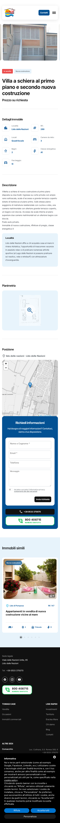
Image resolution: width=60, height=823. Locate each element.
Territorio (50, 714)
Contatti (49, 734)
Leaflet (40, 415)
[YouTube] (19, 679)
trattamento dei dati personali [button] (25, 491)
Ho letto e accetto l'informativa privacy (29, 490)
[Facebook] (5, 679)
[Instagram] (12, 679)
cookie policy (10, 780)
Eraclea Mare (52, 719)
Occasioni (6, 714)
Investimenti (51, 709)
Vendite (5, 709)
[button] (30, 385)
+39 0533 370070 (14, 670)
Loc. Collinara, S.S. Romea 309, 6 (43, 749)
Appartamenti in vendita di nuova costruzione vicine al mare (26, 613)
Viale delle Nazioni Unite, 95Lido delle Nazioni (15, 661)
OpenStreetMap (47, 415)
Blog (48, 729)
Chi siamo (50, 724)
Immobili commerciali (11, 719)
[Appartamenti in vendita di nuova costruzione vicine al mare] (30, 579)
